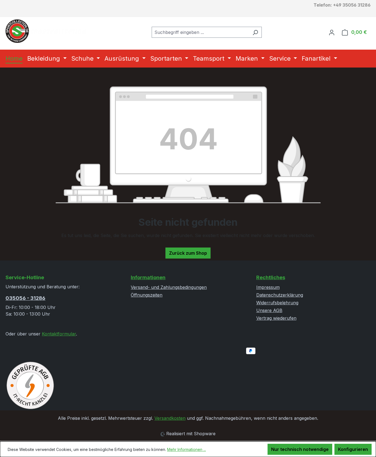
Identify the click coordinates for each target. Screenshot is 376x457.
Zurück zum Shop (188, 253)
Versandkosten (170, 418)
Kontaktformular (59, 334)
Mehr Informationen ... (186, 449)
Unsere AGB (269, 310)
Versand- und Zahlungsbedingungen (169, 287)
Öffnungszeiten (146, 295)
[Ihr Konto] (331, 32)
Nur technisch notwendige (300, 449)
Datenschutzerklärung (279, 295)
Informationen (148, 277)
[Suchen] (255, 32)
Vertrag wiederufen (276, 318)
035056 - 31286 (25, 298)
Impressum (268, 287)
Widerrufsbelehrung (277, 302)
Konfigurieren (353, 449)
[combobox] (200, 32)
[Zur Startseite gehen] (47, 31)
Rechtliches (270, 277)
